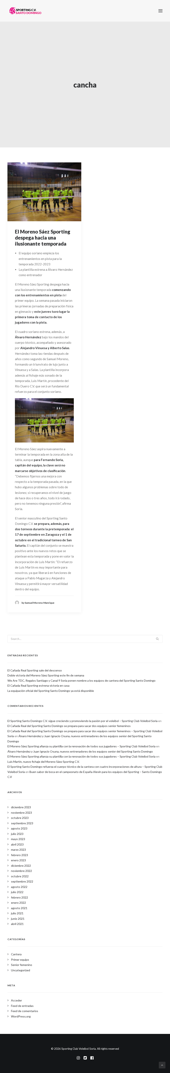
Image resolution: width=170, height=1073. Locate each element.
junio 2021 (17, 918)
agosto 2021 (19, 908)
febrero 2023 (19, 855)
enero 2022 (18, 902)
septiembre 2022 (22, 881)
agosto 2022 (19, 887)
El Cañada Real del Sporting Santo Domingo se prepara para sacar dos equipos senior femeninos (69, 726)
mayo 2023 (18, 839)
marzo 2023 (18, 849)
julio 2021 (17, 913)
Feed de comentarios (24, 1011)
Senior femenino (21, 965)
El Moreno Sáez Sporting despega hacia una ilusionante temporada (42, 238)
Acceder (16, 1000)
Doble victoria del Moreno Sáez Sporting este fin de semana (45, 675)
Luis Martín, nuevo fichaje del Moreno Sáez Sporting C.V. (43, 761)
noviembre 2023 (21, 812)
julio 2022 (17, 892)
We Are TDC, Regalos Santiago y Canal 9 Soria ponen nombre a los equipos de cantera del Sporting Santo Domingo (81, 680)
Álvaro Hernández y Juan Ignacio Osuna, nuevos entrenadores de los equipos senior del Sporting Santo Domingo (80, 751)
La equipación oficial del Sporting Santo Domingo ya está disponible (50, 690)
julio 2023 (17, 834)
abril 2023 (17, 844)
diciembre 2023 (21, 807)
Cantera (16, 954)
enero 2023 (18, 860)
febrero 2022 (19, 897)
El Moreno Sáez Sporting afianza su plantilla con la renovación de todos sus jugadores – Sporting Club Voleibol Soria (81, 746)
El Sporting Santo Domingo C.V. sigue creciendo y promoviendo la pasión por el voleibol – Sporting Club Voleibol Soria (82, 721)
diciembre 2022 (21, 865)
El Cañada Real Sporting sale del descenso (34, 670)
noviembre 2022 (21, 871)
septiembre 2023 (22, 823)
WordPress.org (21, 1016)
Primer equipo (20, 959)
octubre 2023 (20, 818)
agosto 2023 (19, 828)
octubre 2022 (20, 876)
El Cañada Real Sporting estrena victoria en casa (38, 685)
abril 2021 (17, 924)
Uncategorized (20, 970)
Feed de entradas (22, 1005)
